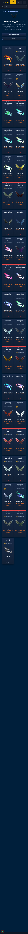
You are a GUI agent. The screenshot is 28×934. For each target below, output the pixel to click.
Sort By (14, 38)
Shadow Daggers (13, 11)
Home (4, 11)
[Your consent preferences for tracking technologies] (2, 931)
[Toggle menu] (24, 2)
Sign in (13, 2)
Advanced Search (14, 34)
